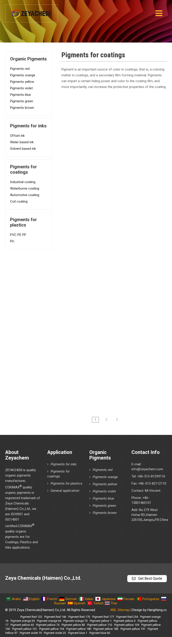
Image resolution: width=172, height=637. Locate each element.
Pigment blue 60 (99, 633)
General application (65, 491)
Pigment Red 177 (103, 616)
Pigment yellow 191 (132, 629)
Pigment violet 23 (55, 633)
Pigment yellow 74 (47, 624)
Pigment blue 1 (77, 633)
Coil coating (19, 201)
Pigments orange (22, 75)
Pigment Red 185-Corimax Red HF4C (106, 265)
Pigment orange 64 (49, 620)
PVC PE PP (18, 235)
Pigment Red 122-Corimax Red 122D (106, 137)
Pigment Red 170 (79, 616)
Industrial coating (22, 182)
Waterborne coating (24, 188)
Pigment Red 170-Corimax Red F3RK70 (108, 214)
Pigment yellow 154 (51, 629)
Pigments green (21, 101)
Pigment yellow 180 (78, 629)
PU (12, 241)
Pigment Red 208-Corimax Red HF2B (106, 303)
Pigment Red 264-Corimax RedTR (103, 367)
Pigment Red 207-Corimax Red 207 (105, 290)
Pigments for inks (64, 464)
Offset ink (17, 136)
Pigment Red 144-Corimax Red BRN (105, 163)
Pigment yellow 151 (24, 629)
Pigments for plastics (66, 483)
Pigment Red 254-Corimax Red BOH (105, 341)
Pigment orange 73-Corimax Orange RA (108, 99)
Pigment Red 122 (31, 616)
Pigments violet (21, 88)
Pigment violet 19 (31, 633)
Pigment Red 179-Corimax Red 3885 (106, 252)
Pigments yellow (22, 82)
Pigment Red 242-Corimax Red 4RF (105, 328)
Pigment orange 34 (23, 620)
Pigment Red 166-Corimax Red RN (104, 201)
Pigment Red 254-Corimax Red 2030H (107, 354)
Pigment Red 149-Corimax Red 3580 (106, 188)
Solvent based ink (23, 149)
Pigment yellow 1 (101, 620)
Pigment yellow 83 (73, 624)
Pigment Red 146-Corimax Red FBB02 (107, 175)
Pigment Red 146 (55, 616)
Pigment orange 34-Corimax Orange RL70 (110, 392)
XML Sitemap (120, 610)
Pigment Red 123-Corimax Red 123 (105, 150)
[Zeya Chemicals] (31, 11)
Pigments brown (22, 108)
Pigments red (20, 69)
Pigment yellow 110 (99, 624)
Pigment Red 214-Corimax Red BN (104, 316)
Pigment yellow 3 (124, 620)
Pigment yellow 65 (22, 624)
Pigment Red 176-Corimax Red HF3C (106, 226)
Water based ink (22, 142)
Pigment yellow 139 (126, 624)
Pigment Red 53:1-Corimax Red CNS (106, 112)
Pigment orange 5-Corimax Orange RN (107, 380)
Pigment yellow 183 (105, 629)
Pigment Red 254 (127, 616)
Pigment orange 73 (75, 620)
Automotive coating (24, 195)
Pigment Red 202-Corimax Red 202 (105, 277)
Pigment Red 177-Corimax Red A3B (105, 239)
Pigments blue (20, 95)
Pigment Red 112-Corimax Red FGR (105, 124)
